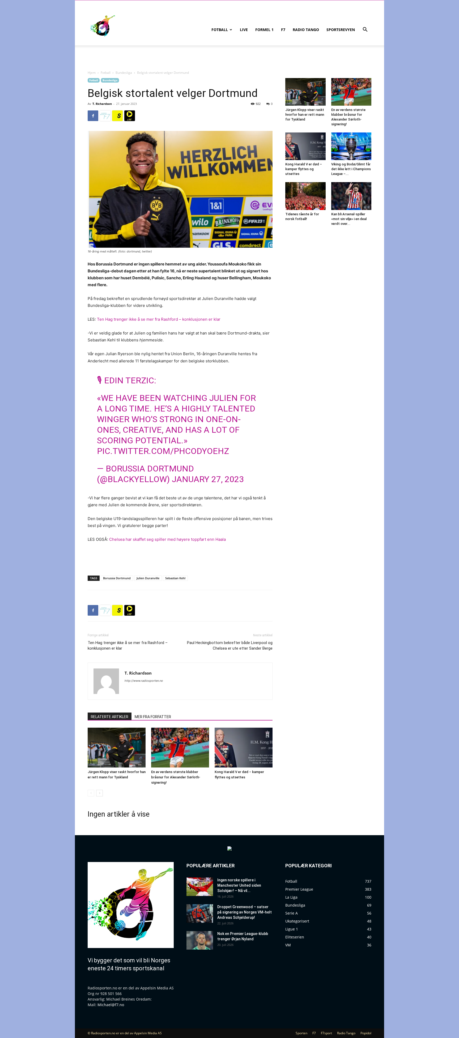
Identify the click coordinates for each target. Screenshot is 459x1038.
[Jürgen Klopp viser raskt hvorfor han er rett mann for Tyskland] (117, 747)
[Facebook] (93, 115)
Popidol (365, 1033)
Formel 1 (264, 29)
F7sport (326, 1033)
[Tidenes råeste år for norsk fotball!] (305, 196)
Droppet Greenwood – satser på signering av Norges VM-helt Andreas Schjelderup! (244, 912)
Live (244, 29)
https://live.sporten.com (129, 115)
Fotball (219, 29)
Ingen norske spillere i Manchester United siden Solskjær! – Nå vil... (239, 885)
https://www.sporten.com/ (117, 115)
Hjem (92, 72)
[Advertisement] (180, 558)
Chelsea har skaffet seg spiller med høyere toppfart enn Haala (167, 539)
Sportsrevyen (340, 29)
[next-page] (99, 793)
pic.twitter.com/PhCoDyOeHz (163, 451)
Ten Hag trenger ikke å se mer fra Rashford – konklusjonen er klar (158, 319)
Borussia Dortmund (117, 578)
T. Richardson (102, 104)
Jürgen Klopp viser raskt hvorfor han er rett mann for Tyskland (304, 114)
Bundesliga (124, 72)
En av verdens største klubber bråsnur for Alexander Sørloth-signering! (175, 777)
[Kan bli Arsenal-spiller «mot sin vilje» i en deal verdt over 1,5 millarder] (351, 196)
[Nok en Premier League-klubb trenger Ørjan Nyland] (199, 940)
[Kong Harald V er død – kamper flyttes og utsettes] (244, 747)
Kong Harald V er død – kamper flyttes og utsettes (303, 169)
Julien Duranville (148, 578)
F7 (283, 29)
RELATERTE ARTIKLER (109, 717)
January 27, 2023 (208, 479)
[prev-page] (91, 793)
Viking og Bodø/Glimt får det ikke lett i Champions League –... (351, 169)
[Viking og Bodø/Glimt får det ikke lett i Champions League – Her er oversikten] (351, 146)
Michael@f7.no (110, 1004)
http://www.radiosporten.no (144, 681)
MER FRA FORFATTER (153, 717)
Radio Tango (306, 29)
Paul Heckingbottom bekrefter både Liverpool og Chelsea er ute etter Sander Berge (230, 645)
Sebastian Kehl (175, 578)
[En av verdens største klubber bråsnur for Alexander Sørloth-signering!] (180, 747)
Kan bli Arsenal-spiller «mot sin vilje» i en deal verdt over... (349, 219)
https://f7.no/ (105, 115)
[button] (365, 30)
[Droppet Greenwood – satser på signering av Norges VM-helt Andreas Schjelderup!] (199, 913)
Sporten (301, 1033)
